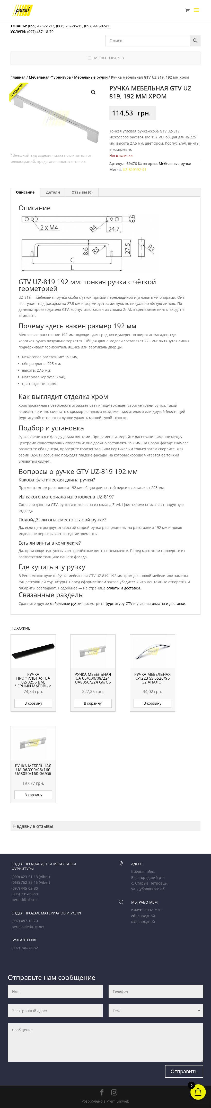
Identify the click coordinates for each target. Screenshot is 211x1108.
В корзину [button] (33, 703)
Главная (18, 77)
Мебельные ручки (91, 77)
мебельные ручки (66, 603)
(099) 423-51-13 (40, 25)
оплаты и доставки (123, 588)
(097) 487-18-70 (40, 31)
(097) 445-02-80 (97, 25)
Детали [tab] (53, 192)
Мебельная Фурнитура (50, 77)
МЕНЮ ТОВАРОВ (109, 57)
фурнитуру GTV (119, 603)
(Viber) (44, 876)
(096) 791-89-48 (25, 894)
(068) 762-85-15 (69, 25)
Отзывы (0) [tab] (82, 192)
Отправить (184, 1071)
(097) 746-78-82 (25, 947)
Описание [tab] (25, 192)
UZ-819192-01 (134, 169)
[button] (93, 92)
